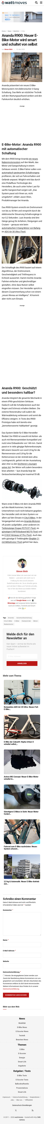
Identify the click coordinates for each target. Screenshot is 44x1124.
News (9, 31)
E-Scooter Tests (22, 1080)
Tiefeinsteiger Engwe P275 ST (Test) (19, 528)
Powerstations (22, 1088)
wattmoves (19, 1117)
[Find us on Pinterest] (24, 1110)
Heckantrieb (26, 621)
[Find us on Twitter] (16, 1110)
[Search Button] (36, 2)
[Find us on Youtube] (28, 1110)
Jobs (12, 1100)
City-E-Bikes (29, 518)
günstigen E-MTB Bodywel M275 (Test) (20, 532)
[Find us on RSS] (32, 1110)
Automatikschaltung (24, 618)
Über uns (19, 1100)
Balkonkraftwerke (22, 1084)
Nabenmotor (8, 624)
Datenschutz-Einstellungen (22, 1105)
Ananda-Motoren (32, 521)
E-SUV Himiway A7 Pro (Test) (18, 535)
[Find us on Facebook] (12, 1110)
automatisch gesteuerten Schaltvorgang (20, 173)
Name (6, 940)
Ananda (11, 618)
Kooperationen (34, 1097)
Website (6, 961)
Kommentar (8, 910)
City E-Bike (8, 621)
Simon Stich (8, 49)
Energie (22, 1057)
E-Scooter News (22, 1031)
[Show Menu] (41, 2)
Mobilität (16, 31)
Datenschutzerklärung (12, 972)
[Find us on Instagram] (20, 1110)
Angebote (22, 1066)
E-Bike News (22, 1027)
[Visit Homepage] (14, 2)
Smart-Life (22, 1062)
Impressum (6, 1097)
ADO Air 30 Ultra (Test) (15, 231)
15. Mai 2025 (20, 49)
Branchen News (22, 1040)
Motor (35, 621)
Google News (22, 600)
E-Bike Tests (22, 1075)
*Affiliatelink (29, 1100)
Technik (22, 1035)
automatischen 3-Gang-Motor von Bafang (21, 228)
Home (4, 31)
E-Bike (23, 31)
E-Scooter (22, 1053)
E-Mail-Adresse (9, 950)
